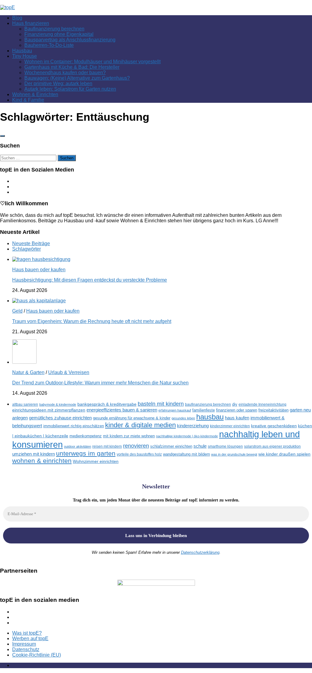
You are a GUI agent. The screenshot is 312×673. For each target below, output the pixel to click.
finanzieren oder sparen (236, 410)
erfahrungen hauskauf (174, 410)
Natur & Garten (28, 372)
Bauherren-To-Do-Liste (49, 45)
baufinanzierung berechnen (208, 404)
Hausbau (22, 50)
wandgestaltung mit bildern (186, 454)
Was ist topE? (27, 633)
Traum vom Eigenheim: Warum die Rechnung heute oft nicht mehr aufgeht (91, 321)
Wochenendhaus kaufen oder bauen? (65, 72)
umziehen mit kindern (33, 453)
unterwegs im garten (85, 453)
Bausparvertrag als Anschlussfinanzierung (69, 39)
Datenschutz (25, 649)
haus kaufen (237, 417)
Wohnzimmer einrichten (96, 461)
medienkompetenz (85, 436)
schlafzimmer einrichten (171, 446)
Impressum (24, 644)
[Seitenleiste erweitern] (2, 136)
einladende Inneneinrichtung (262, 404)
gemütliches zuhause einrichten (60, 417)
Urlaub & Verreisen (68, 372)
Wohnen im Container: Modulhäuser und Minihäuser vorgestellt (92, 61)
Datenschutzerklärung (200, 552)
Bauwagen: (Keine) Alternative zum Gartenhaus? (77, 78)
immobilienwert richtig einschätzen (73, 426)
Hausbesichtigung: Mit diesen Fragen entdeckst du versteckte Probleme (89, 280)
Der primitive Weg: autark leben (58, 83)
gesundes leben (183, 418)
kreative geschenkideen (274, 426)
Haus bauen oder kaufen (39, 269)
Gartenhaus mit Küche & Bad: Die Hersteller (71, 67)
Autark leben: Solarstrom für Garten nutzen (70, 89)
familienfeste (203, 410)
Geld (17, 311)
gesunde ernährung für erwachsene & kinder (131, 418)
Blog (17, 17)
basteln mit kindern (161, 404)
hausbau (210, 417)
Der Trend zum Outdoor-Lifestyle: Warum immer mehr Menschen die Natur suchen (100, 382)
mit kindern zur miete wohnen (129, 436)
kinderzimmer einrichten (230, 426)
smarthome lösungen (225, 446)
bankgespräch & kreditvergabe (106, 404)
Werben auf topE (30, 638)
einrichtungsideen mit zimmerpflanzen (48, 410)
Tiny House (24, 56)
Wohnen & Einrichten (35, 94)
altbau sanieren (25, 404)
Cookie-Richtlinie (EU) (36, 654)
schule (200, 446)
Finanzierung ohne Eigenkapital (59, 34)
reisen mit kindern (107, 446)
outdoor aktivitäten (77, 446)
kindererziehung (193, 425)
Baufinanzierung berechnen (54, 28)
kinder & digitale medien (140, 425)
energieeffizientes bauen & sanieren (122, 409)
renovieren (136, 446)
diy (234, 404)
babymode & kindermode (57, 404)
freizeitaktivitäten (273, 410)
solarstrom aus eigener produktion (272, 446)
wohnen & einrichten (42, 460)
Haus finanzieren (30, 23)
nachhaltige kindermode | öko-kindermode (187, 436)
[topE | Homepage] (7, 7)
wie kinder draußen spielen (284, 454)
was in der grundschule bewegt (234, 454)
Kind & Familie (28, 99)
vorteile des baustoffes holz (139, 454)
